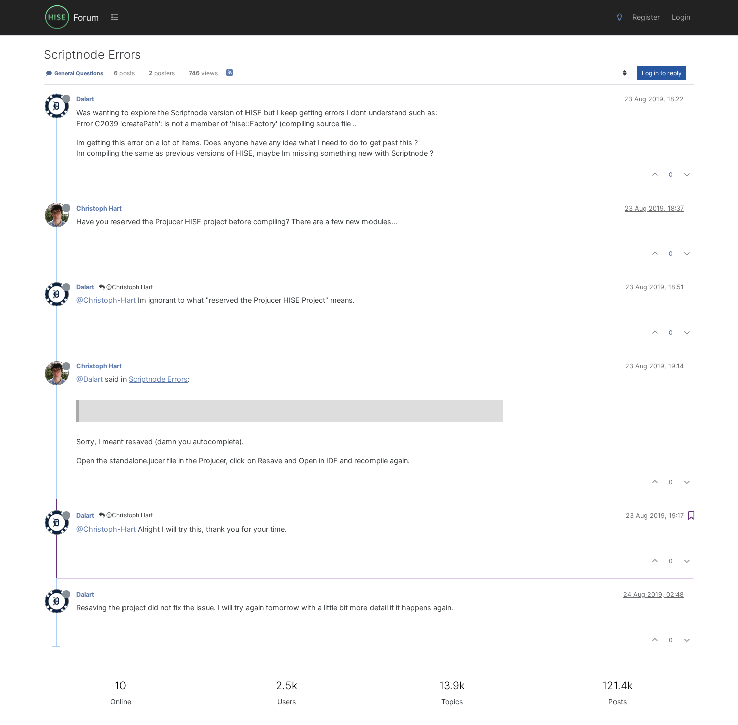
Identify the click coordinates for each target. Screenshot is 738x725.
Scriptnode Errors (158, 379)
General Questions (78, 73)
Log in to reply (662, 73)
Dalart (85, 99)
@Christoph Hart (129, 287)
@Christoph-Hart (106, 300)
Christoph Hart (99, 208)
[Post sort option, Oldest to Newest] (625, 73)
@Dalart (89, 379)
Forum (86, 17)
